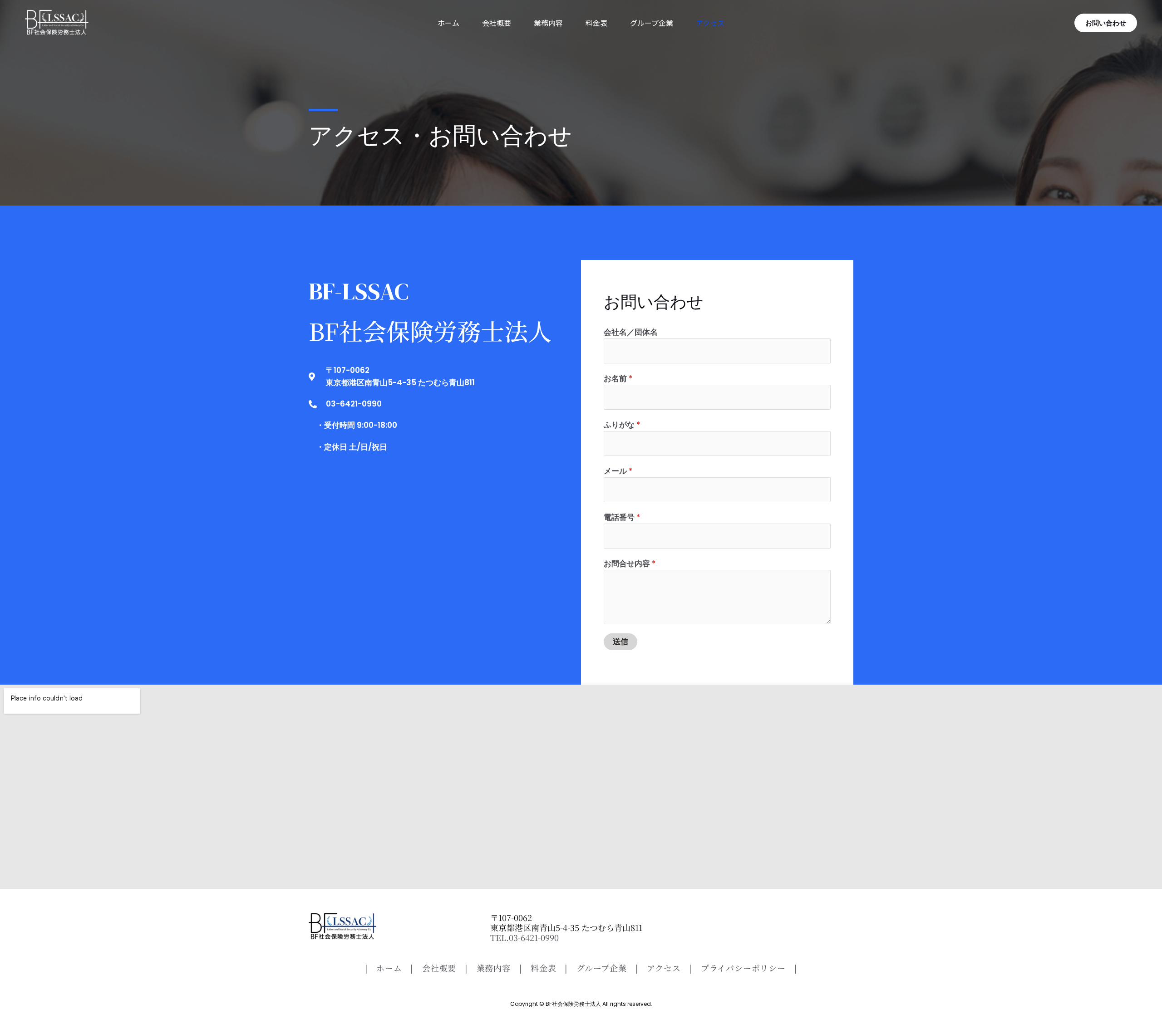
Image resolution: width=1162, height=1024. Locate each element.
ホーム (448, 22)
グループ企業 (651, 22)
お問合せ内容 (629, 563)
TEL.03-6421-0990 (524, 937)
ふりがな (622, 424)
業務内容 (548, 22)
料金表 (596, 22)
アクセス (710, 22)
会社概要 (496, 22)
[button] (1105, 23)
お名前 (618, 378)
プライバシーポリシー (743, 968)
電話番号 (622, 517)
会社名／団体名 (631, 332)
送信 (620, 641)
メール (618, 470)
